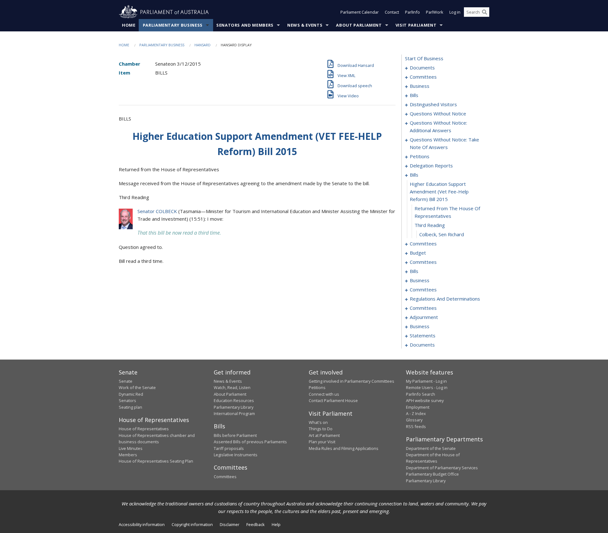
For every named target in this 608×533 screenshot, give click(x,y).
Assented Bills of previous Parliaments (250, 442)
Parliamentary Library (233, 407)
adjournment (424, 317)
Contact (392, 12)
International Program (234, 413)
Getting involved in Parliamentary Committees (351, 381)
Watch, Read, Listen (232, 387)
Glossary (414, 420)
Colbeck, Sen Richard (441, 234)
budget (418, 253)
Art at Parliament (324, 435)
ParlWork (434, 12)
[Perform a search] (484, 12)
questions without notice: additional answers (438, 126)
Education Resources (234, 400)
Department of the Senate (431, 448)
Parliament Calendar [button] (359, 12)
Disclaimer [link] (229, 524)
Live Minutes (130, 448)
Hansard (202, 44)
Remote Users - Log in (426, 387)
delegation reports (431, 165)
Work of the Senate (137, 387)
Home (129, 25)
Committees (225, 476)
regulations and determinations (445, 299)
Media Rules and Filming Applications (343, 448)
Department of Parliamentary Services (442, 468)
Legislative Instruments (235, 455)
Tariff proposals (229, 448)
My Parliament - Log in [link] (426, 381)
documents (422, 67)
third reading (430, 225)
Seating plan (130, 407)
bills (414, 95)
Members (128, 455)
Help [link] (276, 524)
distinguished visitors (433, 104)
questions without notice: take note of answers (444, 143)
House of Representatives (144, 429)
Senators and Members (245, 25)
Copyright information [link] (192, 524)
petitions (419, 156)
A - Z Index (416, 413)
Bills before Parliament (235, 435)
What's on (318, 422)
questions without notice (438, 113)
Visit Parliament (416, 25)
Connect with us (324, 394)
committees (423, 77)
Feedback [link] (255, 524)
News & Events (304, 25)
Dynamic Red (131, 394)
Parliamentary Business (173, 25)
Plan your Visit (322, 442)
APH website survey (425, 400)
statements (422, 335)
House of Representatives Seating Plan (156, 461)
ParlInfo (412, 12)
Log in (454, 12)
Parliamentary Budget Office (432, 474)
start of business (424, 58)
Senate (125, 381)
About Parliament (359, 25)
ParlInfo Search (420, 394)
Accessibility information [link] (142, 524)
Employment (417, 407)
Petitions (317, 387)
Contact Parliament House (333, 400)
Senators (127, 400)
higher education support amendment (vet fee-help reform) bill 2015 (439, 191)
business (419, 86)
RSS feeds (416, 426)
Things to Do (320, 429)
